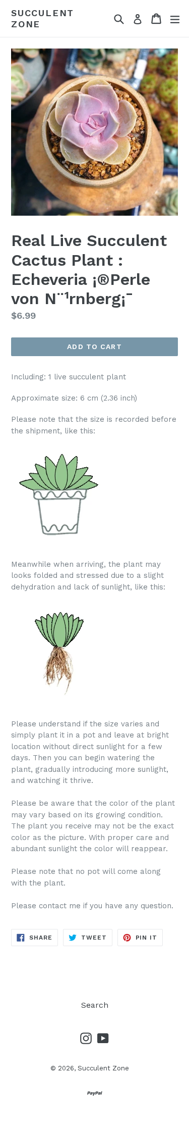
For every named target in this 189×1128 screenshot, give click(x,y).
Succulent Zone (42, 18)
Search (94, 1005)
